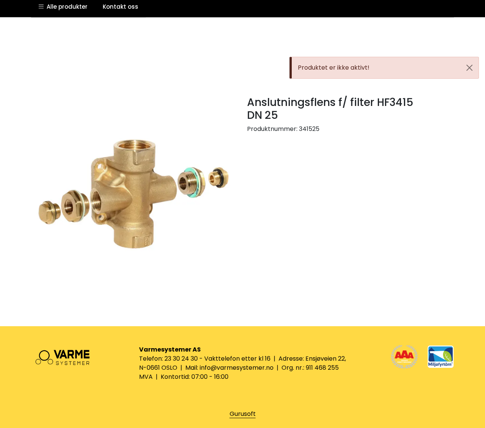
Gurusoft (243, 413)
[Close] (469, 67)
